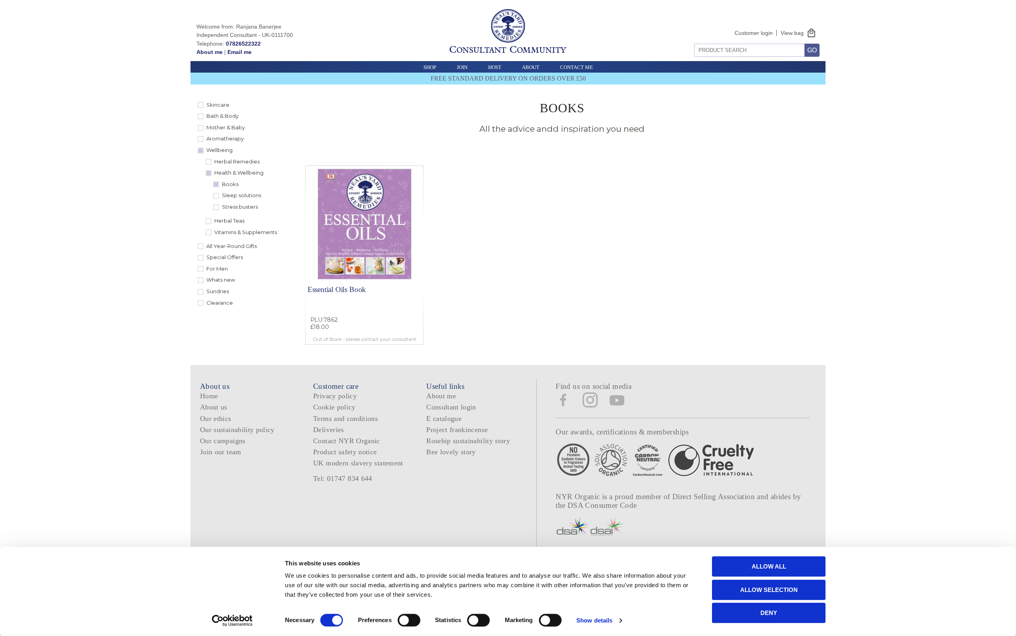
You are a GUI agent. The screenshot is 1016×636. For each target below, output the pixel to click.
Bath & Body (222, 116)
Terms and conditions (345, 419)
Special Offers (224, 257)
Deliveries (328, 430)
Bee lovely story (451, 452)
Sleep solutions (241, 195)
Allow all (769, 566)
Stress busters (240, 207)
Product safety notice (345, 452)
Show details (594, 620)
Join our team (220, 452)
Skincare (217, 105)
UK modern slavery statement (358, 463)
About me (209, 52)
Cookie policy (334, 407)
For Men (217, 268)
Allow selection (769, 589)
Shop (429, 67)
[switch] (409, 620)
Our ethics (215, 419)
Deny (768, 612)
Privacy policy (335, 396)
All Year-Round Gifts (231, 246)
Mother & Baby (225, 127)
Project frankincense (457, 430)
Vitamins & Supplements (245, 232)
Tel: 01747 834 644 (342, 478)
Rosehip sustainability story (468, 441)
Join (462, 67)
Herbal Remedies (237, 161)
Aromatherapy (225, 138)
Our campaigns (223, 441)
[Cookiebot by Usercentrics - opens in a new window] (232, 620)
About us (213, 407)
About (530, 67)
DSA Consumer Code (602, 505)
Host (494, 67)
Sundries (217, 291)
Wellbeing (219, 150)
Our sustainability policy (237, 430)
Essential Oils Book (337, 289)
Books (230, 184)
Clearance (219, 303)
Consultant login (451, 407)
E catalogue (444, 419)
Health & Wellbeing (239, 172)
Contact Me (576, 67)
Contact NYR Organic (346, 441)
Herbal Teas (229, 220)
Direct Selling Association (714, 496)
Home (209, 396)
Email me (239, 52)
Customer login (754, 33)
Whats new (220, 280)
